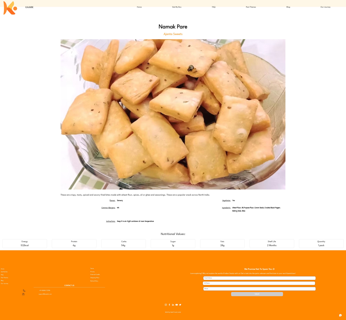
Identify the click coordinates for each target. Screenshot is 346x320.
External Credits (95, 274)
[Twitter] (180, 304)
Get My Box (4, 272)
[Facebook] (169, 304)
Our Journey (4, 283)
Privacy (92, 271)
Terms (92, 268)
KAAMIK (29, 7)
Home (2, 269)
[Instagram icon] (165, 304)
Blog (2, 280)
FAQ (2, 275)
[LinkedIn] (173, 304)
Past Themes (4, 277)
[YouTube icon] (176, 304)
